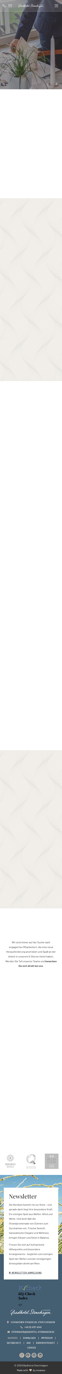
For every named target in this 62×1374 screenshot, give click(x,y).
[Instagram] (21, 1355)
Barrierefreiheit (45, 1343)
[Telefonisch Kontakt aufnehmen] (5, 5)
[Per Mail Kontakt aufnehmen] (11, 5)
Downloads (29, 1338)
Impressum (47, 1338)
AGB (29, 1343)
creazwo (40, 1370)
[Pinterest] (34, 1355)
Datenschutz (14, 1343)
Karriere (13, 1338)
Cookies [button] (31, 1347)
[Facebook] (28, 1355)
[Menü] (56, 6)
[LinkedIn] (40, 1355)
